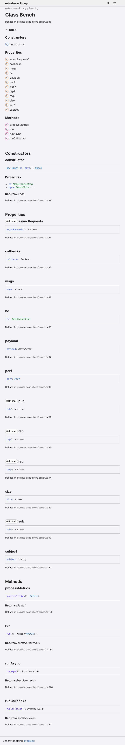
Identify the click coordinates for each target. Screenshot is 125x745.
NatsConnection (23, 184)
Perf (17, 379)
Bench (32, 8)
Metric (34, 596)
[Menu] (116, 3)
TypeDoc (29, 740)
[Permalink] (26, 160)
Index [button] (12, 30)
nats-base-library (16, 3)
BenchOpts (22, 187)
